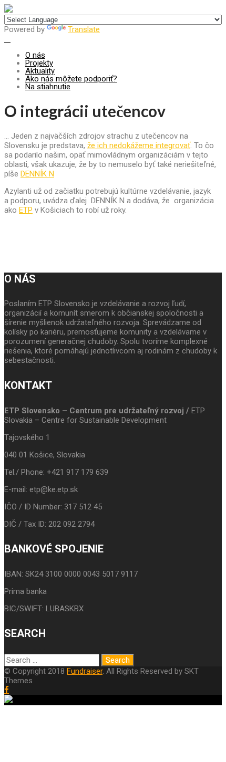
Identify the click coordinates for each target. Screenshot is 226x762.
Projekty (39, 63)
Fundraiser (84, 671)
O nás (35, 55)
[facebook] (6, 690)
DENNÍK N (37, 174)
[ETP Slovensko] (8, 10)
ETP (26, 210)
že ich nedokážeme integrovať (138, 145)
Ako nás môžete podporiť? (71, 78)
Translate (84, 29)
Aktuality (40, 71)
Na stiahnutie (47, 86)
